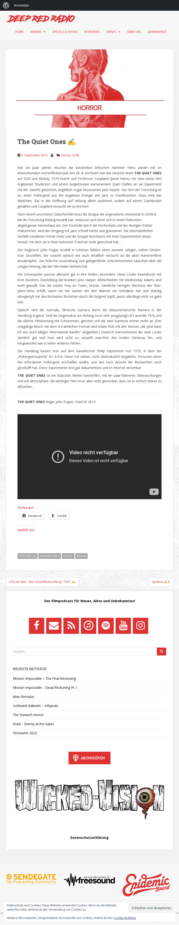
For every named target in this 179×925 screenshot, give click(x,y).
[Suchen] (161, 651)
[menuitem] (6, 5)
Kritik (75, 155)
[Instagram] (140, 626)
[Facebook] (36, 626)
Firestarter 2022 (25, 733)
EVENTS (111, 32)
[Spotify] (106, 626)
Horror (66, 155)
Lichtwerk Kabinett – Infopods (35, 705)
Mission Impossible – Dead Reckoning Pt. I (45, 687)
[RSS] (71, 626)
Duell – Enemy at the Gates (33, 724)
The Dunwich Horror (28, 715)
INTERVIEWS (92, 32)
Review (81, 556)
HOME (19, 32)
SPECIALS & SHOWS (64, 32)
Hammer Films (49, 556)
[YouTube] (123, 626)
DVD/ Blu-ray (27, 556)
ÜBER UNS (134, 32)
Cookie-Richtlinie (125, 918)
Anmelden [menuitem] (21, 5)
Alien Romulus (23, 696)
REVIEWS (36, 32)
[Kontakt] (54, 626)
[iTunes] (88, 626)
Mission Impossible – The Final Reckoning (44, 678)
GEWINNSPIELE (157, 32)
